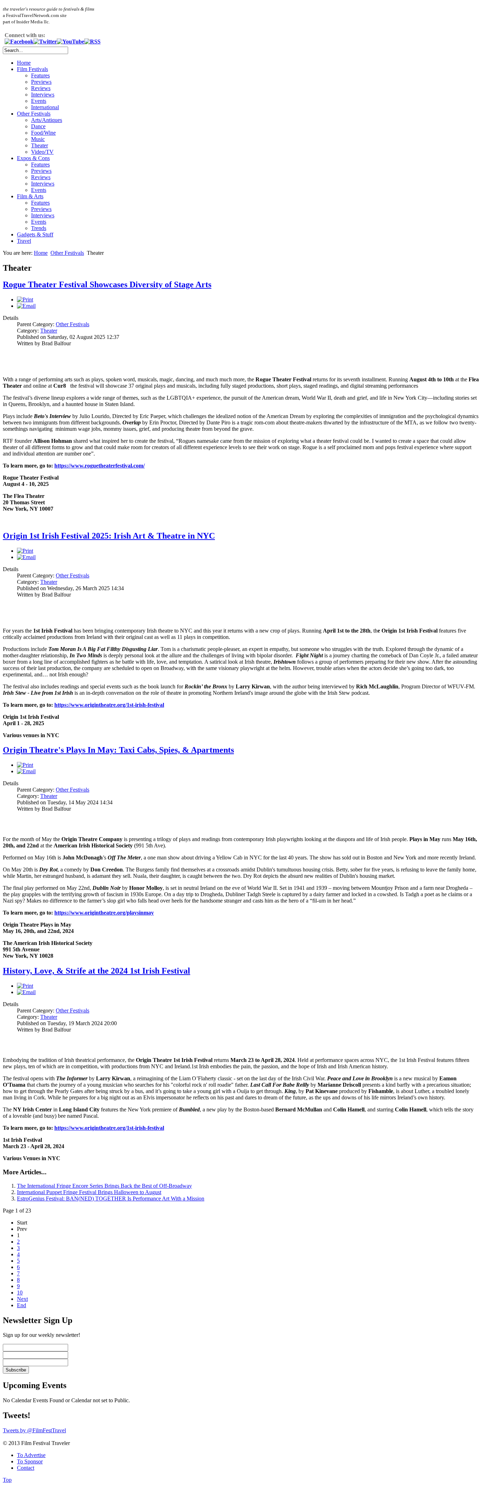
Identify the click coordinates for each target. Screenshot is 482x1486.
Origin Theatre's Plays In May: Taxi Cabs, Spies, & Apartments (118, 749)
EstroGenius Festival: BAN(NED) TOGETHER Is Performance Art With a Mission (110, 1199)
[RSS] (92, 42)
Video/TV (42, 152)
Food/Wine (43, 133)
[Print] (25, 299)
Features (40, 75)
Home (24, 63)
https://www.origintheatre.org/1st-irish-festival (109, 705)
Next (22, 1299)
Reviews (40, 88)
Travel (24, 241)
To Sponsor (30, 1461)
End (21, 1305)
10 (20, 1293)
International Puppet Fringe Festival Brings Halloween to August (89, 1192)
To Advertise (31, 1455)
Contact (25, 1468)
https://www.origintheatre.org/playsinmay (104, 913)
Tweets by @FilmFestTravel (34, 1430)
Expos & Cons (33, 158)
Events (38, 101)
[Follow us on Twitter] (45, 42)
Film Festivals (32, 69)
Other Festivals (33, 114)
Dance (38, 126)
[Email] (26, 306)
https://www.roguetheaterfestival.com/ (99, 466)
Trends (38, 228)
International (45, 107)
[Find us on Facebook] (19, 42)
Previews (41, 82)
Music (38, 139)
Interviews (42, 95)
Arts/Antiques (46, 120)
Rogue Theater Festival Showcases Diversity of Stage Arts (107, 284)
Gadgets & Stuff (35, 234)
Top (7, 1480)
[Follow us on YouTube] (70, 42)
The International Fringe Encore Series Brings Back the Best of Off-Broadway (104, 1186)
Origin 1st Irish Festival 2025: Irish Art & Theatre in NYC (109, 535)
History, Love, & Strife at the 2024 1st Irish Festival (96, 970)
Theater (39, 145)
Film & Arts (30, 196)
